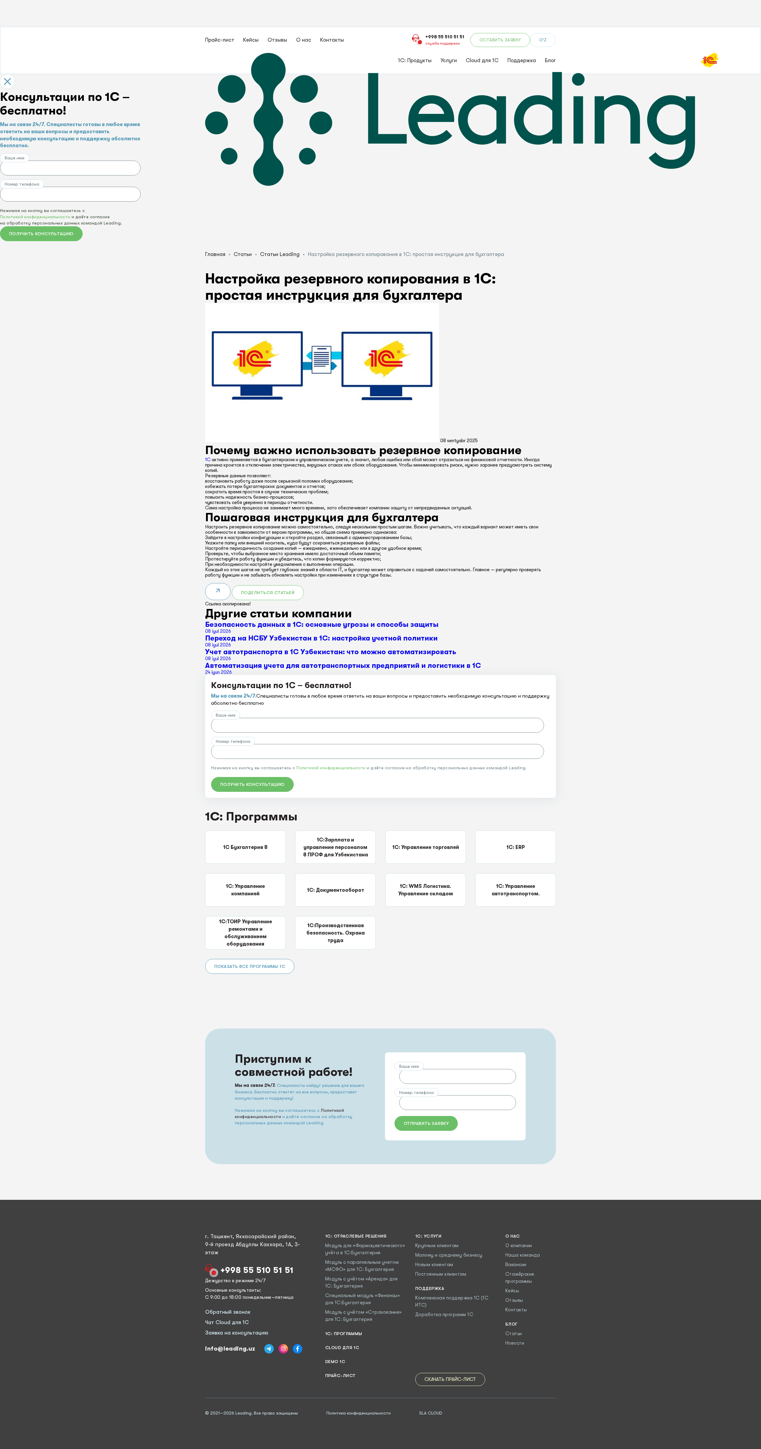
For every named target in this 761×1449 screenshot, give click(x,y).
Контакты (332, 40)
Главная (215, 254)
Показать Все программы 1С (249, 966)
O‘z (543, 40)
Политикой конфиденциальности (35, 216)
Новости (514, 1343)
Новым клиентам (434, 1264)
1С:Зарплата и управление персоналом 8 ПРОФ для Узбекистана (335, 847)
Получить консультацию (41, 233)
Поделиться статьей (268, 592)
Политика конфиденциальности (358, 1413)
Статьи (243, 254)
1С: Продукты (415, 60)
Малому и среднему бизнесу (448, 1255)
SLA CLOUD (430, 1413)
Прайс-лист (219, 40)
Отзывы (277, 40)
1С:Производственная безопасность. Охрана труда (335, 933)
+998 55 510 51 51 (257, 1270)
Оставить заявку (500, 40)
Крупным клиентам (437, 1245)
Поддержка (521, 60)
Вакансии (515, 1264)
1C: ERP (516, 847)
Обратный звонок (228, 1312)
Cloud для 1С (482, 60)
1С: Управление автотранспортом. (516, 890)
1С (207, 459)
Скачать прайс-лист (450, 1379)
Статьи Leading (280, 254)
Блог (550, 60)
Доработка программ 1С (444, 1314)
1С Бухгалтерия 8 (245, 847)
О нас (303, 40)
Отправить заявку (426, 1123)
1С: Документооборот (335, 890)
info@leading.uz (230, 1348)
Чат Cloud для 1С (227, 1322)
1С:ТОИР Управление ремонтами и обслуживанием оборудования (245, 933)
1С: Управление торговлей (425, 847)
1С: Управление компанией (245, 890)
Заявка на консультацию (236, 1333)
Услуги (449, 60)
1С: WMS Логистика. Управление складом (425, 890)
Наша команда (522, 1255)
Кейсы (251, 40)
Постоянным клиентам (440, 1274)
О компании (518, 1245)
